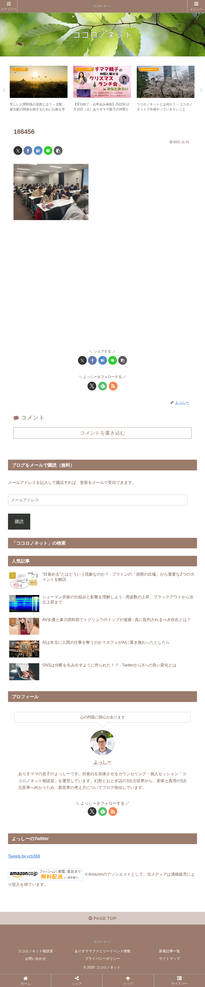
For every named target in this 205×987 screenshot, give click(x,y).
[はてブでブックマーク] (38, 150)
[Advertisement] (103, 287)
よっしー (103, 762)
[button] (58, 150)
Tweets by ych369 (24, 856)
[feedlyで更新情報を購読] (102, 386)
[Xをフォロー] (92, 386)
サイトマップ (169, 959)
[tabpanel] (38, 89)
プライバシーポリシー (102, 959)
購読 (19, 521)
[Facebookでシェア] (28, 150)
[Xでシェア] (18, 150)
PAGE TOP (104, 918)
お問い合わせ (35, 959)
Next (201, 90)
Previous (3, 90)
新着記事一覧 (169, 951)
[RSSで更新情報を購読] (113, 386)
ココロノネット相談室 (35, 951)
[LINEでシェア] (48, 150)
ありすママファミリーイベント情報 (102, 951)
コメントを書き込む (102, 433)
